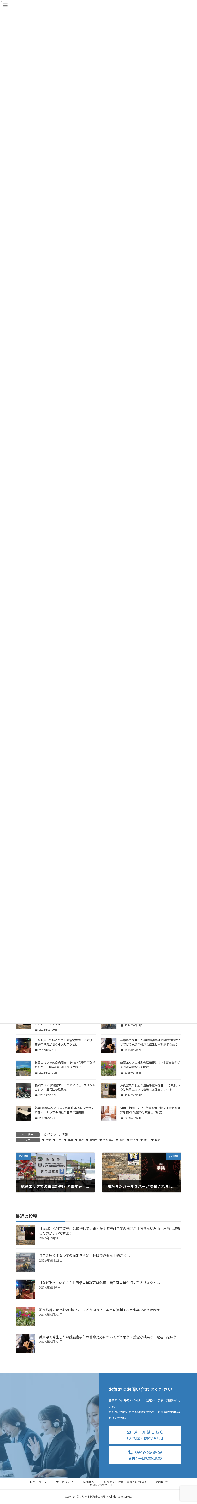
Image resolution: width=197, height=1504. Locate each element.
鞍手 (146, 1139)
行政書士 (108, 1139)
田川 (70, 1139)
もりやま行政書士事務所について (125, 1482)
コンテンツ (49, 1134)
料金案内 (88, 1482)
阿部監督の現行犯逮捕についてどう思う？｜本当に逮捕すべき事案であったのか (99, 1310)
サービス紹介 (64, 1482)
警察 (121, 1139)
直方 (81, 1139)
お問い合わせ (98, 1485)
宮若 (48, 1139)
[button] (145, 1435)
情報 (65, 1134)
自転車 (93, 1139)
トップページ (38, 1482)
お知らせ (162, 1482)
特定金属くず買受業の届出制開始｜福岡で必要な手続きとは (84, 1256)
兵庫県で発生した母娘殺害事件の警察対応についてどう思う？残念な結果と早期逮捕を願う (108, 1337)
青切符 (134, 1139)
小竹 (59, 1139)
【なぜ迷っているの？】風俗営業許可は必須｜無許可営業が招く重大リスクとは (99, 1283)
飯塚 (157, 1139)
